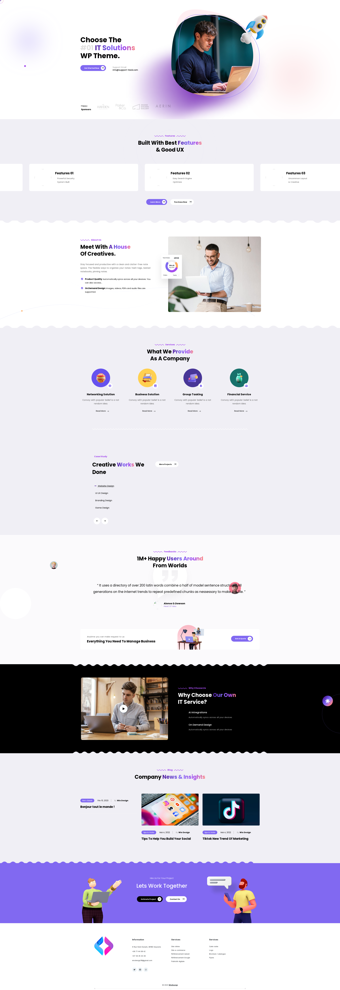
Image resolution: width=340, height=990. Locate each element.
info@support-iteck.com (125, 70)
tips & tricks (148, 832)
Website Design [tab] (105, 485)
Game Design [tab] (102, 507)
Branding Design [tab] (103, 500)
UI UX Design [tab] (101, 493)
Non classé (87, 800)
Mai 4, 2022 (165, 832)
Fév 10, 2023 (103, 800)
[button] (105, 521)
